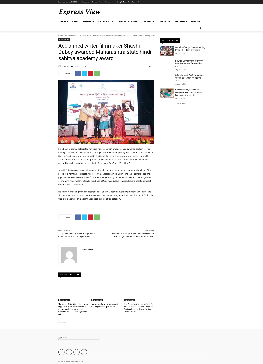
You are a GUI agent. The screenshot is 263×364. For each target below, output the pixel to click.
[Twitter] (195, 2)
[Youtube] (203, 2)
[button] (201, 28)
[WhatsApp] (97, 73)
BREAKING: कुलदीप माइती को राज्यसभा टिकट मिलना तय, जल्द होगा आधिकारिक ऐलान (189, 63)
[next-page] (64, 321)
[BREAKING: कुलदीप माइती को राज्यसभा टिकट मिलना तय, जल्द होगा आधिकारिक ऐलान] (167, 64)
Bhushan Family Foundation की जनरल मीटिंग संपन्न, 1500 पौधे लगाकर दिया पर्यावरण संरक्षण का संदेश (188, 92)
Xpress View (68, 66)
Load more (181, 103)
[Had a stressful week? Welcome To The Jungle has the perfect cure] (106, 290)
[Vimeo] (199, 2)
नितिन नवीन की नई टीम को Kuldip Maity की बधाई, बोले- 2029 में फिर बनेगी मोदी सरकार (189, 78)
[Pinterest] (90, 73)
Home (60, 35)
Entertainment (70, 35)
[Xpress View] (60, 66)
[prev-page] (60, 321)
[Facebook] (187, 2)
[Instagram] (191, 2)
